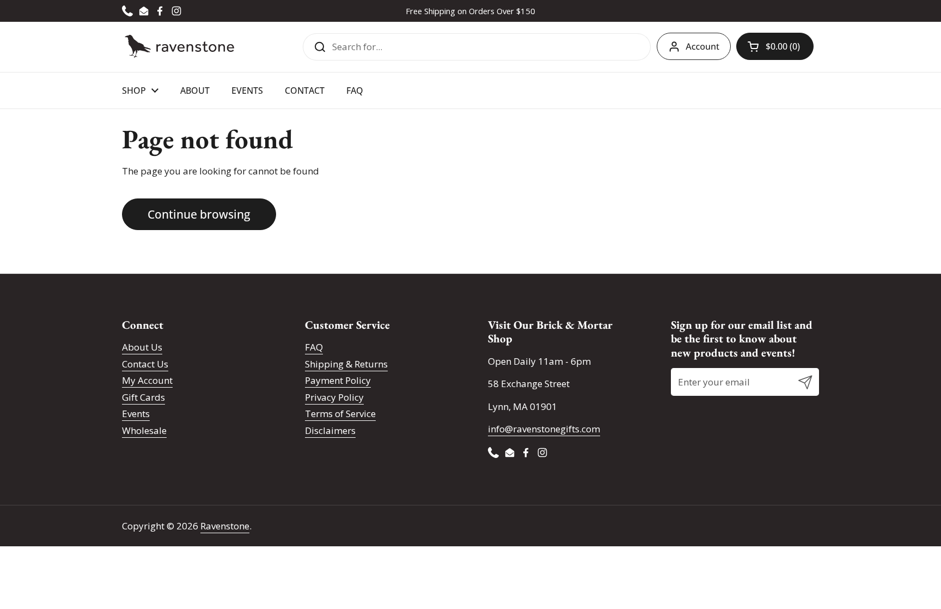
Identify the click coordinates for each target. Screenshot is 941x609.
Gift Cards (143, 397)
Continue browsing (199, 214)
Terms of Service (340, 413)
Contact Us (145, 364)
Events (136, 413)
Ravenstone (224, 526)
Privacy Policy (334, 397)
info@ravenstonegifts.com (544, 429)
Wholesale (144, 430)
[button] (775, 46)
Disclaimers (330, 430)
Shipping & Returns (346, 364)
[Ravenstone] (179, 46)
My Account (147, 380)
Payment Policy (338, 380)
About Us (142, 347)
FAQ (314, 347)
